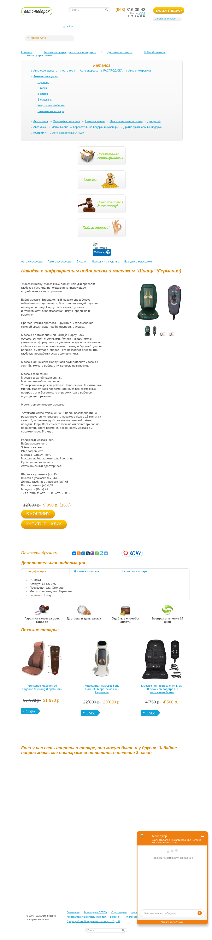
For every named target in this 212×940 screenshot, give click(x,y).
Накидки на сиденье (105, 261)
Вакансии (115, 917)
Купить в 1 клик (44, 524)
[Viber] (92, 553)
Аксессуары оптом (39, 55)
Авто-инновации (95, 121)
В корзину (38, 513)
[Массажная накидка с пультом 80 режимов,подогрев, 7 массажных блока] (162, 660)
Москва (134, 13)
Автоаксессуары (32, 261)
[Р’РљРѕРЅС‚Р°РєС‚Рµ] (74, 553)
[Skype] (101, 553)
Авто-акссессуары (60, 261)
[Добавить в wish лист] (132, 553)
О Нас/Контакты (154, 52)
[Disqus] (106, 810)
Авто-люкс (40, 127)
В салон (82, 261)
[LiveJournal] (88, 553)
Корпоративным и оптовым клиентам (86, 917)
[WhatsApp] (97, 553)
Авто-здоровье (89, 70)
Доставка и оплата (119, 52)
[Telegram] (106, 553)
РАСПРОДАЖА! (113, 70)
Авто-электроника (139, 70)
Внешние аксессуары (50, 111)
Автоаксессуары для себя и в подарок (70, 52)
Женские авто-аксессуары (126, 121)
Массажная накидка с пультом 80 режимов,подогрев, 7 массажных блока (161, 689)
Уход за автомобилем (51, 105)
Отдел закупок (119, 912)
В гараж (42, 88)
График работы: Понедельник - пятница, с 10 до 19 (93, 921)
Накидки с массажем (138, 261)
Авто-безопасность (45, 70)
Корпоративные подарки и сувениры (95, 127)
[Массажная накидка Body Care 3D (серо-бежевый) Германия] (102, 660)
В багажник (44, 99)
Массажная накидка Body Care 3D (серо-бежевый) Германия (102, 689)
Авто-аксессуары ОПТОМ (68, 132)
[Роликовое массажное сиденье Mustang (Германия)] (42, 660)
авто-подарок (40, 12)
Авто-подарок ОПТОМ (95, 912)
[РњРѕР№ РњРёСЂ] (83, 553)
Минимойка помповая (66, 121)
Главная (26, 52)
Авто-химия (40, 121)
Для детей (153, 121)
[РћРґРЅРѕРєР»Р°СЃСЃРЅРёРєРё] (79, 553)
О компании (73, 912)
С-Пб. (142, 13)
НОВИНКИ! (40, 132)
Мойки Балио (60, 127)
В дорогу (43, 82)
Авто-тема (68, 70)
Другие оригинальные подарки (142, 127)
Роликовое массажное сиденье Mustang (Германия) (42, 687)
